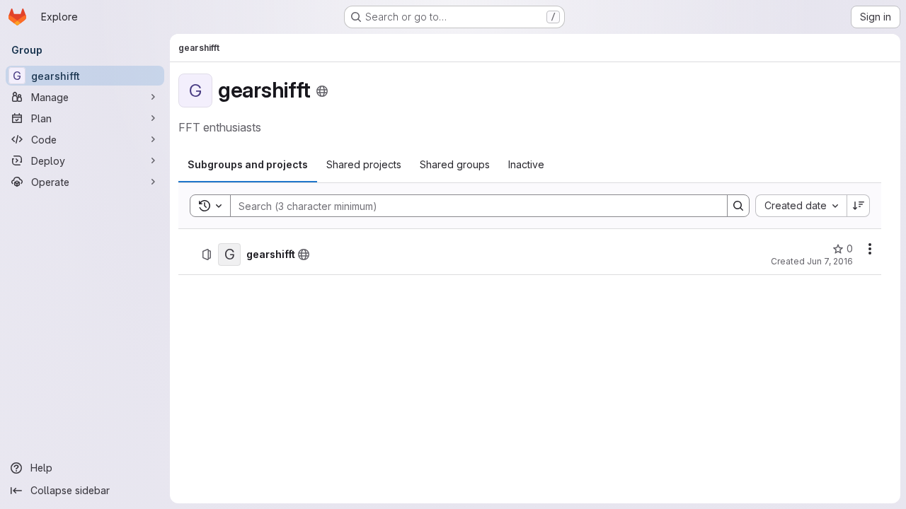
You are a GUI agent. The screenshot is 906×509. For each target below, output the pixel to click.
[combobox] (801, 205)
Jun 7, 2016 (830, 261)
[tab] (247, 164)
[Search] (738, 205)
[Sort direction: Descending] (858, 205)
